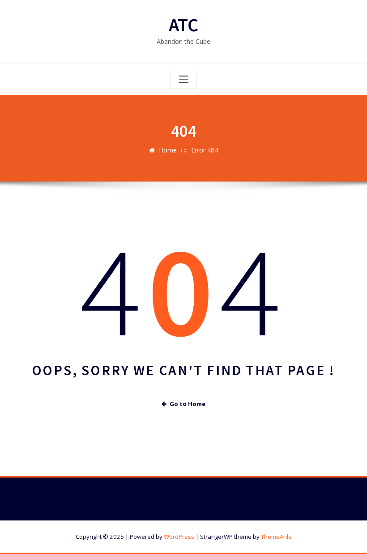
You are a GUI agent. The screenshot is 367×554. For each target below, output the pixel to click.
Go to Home (187, 404)
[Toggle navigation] (183, 79)
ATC (183, 24)
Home (168, 150)
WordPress (179, 537)
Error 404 (204, 150)
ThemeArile (276, 537)
